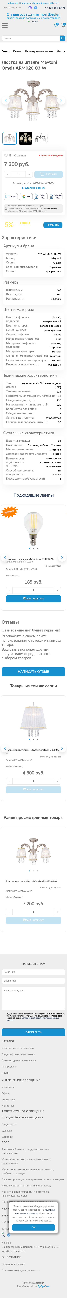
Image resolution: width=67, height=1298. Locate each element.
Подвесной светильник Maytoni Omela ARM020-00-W (33, 751)
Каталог (8, 1041)
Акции (5, 1073)
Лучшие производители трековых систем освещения (33, 1179)
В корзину (38, 599)
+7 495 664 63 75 (55, 7)
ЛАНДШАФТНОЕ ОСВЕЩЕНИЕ (22, 1117)
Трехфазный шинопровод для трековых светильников (25, 1151)
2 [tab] (33, 548)
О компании (11, 1257)
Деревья (7, 1130)
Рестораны (8, 1099)
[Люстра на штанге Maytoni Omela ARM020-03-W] (33, 100)
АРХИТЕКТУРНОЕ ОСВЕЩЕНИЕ (23, 1111)
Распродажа (9, 1066)
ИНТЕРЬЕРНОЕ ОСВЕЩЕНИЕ (21, 1080)
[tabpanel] (33, 529)
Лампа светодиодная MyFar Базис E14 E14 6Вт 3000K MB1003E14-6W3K (30, 560)
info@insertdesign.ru (13, 1251)
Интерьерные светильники (18, 1048)
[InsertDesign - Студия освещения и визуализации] (33, 25)
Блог (5, 1142)
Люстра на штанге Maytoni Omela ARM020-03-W (31, 882)
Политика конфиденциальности (21, 1270)
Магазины (8, 1105)
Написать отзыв (33, 671)
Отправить (33, 1032)
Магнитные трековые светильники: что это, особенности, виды (28, 1171)
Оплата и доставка (13, 1264)
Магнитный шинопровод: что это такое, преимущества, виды (26, 1194)
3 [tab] (37, 548)
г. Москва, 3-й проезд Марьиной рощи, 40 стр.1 (33, 3)
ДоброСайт (44, 1286)
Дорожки (7, 1137)
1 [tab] (29, 548)
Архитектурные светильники (19, 1060)
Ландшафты (9, 1124)
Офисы (6, 1093)
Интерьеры (8, 1087)
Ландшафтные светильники (18, 1054)
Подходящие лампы (33, 495)
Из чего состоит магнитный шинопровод (26, 1185)
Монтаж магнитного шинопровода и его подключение (26, 1161)
